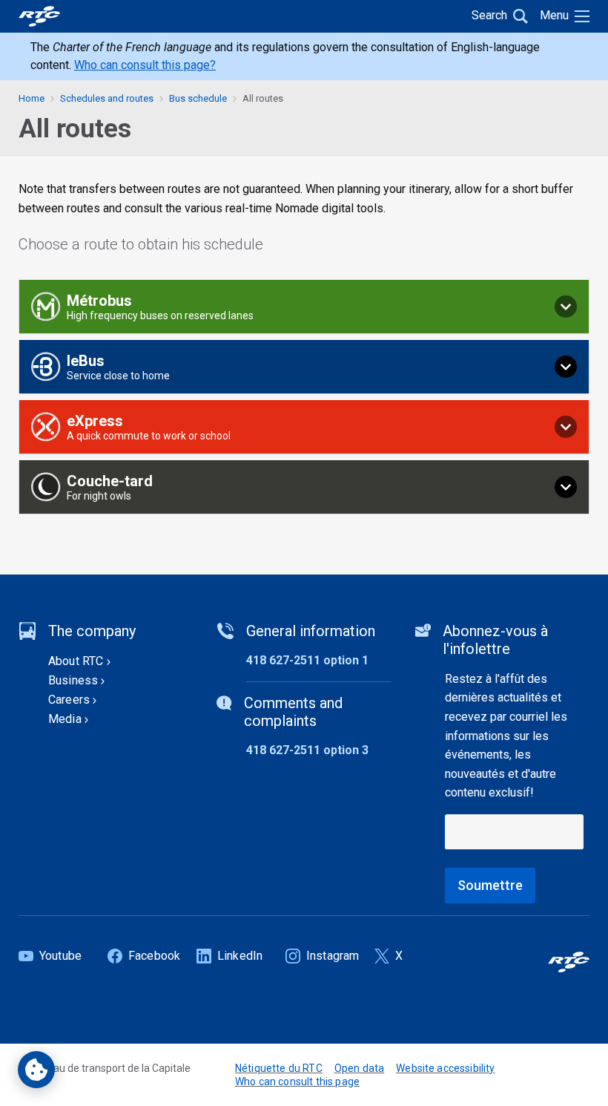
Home (31, 98)
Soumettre (490, 885)
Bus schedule (198, 98)
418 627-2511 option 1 (307, 660)
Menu (554, 15)
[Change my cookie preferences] (36, 1069)
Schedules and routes (106, 98)
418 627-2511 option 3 (307, 750)
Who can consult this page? (145, 65)
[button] (304, 306)
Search (489, 15)
